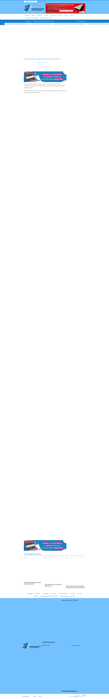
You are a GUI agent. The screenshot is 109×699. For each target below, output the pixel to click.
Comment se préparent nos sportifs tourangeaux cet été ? (17, 23)
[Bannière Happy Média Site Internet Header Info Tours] (45, 76)
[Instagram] (84, 1)
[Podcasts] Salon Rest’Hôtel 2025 (31, 18)
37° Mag (60, 15)
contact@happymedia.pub (69, 691)
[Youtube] (82, 1)
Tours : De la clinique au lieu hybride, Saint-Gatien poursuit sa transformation (69, 23)
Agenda (71, 15)
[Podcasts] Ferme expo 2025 (45, 18)
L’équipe (39, 1)
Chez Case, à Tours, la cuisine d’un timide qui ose (41, 23)
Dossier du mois (53, 15)
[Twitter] (80, 1)
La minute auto (28, 21)
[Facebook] (78, 1)
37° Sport (66, 15)
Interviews (46, 15)
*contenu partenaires (81, 21)
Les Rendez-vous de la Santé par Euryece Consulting (43, 21)
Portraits (33, 15)
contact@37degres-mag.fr (48, 642)
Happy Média (76, 696)
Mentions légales (26, 696)
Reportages (27, 15)
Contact (44, 1)
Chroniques (39, 15)
